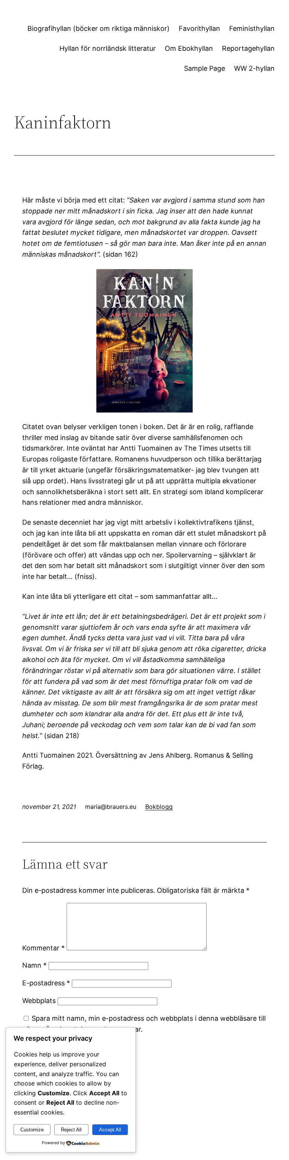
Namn (34, 965)
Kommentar (43, 948)
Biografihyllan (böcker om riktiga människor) (98, 28)
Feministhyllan (252, 28)
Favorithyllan (199, 28)
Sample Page (204, 68)
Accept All (110, 1130)
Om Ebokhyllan (189, 48)
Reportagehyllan (248, 48)
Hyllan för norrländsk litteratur (107, 48)
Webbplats (39, 1001)
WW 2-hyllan (254, 68)
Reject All (71, 1130)
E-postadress (46, 983)
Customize (32, 1130)
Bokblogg (159, 806)
